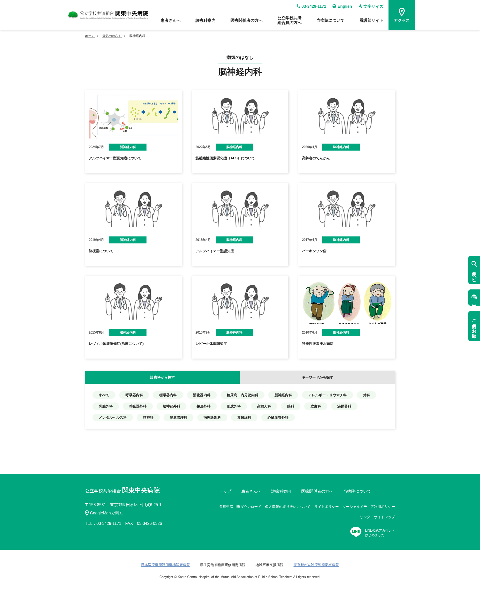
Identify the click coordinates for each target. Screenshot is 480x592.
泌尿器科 (344, 406)
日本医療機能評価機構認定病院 (165, 565)
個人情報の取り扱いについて (287, 507)
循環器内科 (168, 395)
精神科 (148, 417)
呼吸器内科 (134, 395)
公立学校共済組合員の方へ (290, 20)
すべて (104, 395)
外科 (366, 395)
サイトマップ (384, 517)
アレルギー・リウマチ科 (327, 395)
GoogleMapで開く (106, 513)
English (345, 6)
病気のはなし (112, 36)
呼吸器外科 (137, 406)
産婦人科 (264, 406)
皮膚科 (315, 406)
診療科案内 (206, 20)
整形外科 (203, 406)
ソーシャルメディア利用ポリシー (368, 507)
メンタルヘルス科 (113, 417)
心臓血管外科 (278, 417)
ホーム (90, 36)
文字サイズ (374, 6)
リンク (365, 517)
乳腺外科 (106, 406)
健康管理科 (178, 417)
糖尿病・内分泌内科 (242, 395)
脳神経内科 (283, 395)
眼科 (290, 406)
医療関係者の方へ (246, 20)
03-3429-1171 (314, 6)
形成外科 (234, 406)
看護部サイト (372, 20)
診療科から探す (162, 377)
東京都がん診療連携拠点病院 (316, 565)
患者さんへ (170, 20)
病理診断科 (212, 417)
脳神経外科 (171, 406)
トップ (225, 491)
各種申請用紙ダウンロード (240, 507)
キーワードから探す (317, 377)
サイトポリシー (326, 507)
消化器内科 (201, 395)
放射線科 (244, 417)
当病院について (330, 20)
